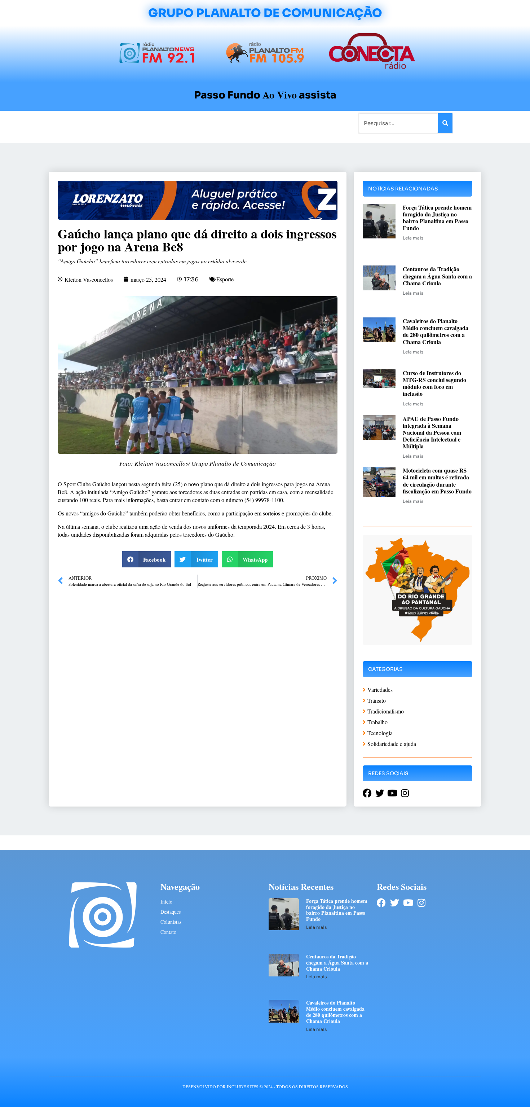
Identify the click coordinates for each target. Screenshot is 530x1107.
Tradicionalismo (167, 122)
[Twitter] (394, 902)
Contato (289, 122)
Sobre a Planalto (251, 122)
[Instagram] (421, 902)
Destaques (170, 911)
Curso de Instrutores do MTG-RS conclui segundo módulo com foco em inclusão (434, 383)
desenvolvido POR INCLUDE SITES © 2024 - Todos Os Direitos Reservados (265, 1086)
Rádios (130, 122)
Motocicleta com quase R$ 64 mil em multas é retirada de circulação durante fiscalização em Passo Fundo (437, 480)
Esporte (225, 279)
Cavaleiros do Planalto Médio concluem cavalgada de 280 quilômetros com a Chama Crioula (435, 331)
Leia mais (413, 238)
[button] (146, 559)
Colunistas (209, 122)
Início (79, 122)
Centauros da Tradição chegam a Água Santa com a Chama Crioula (437, 276)
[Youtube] (407, 902)
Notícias (103, 122)
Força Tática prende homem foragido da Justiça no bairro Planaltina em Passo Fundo (437, 217)
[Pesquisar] (445, 123)
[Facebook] (381, 902)
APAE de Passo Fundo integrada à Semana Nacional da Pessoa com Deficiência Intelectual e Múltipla (432, 432)
